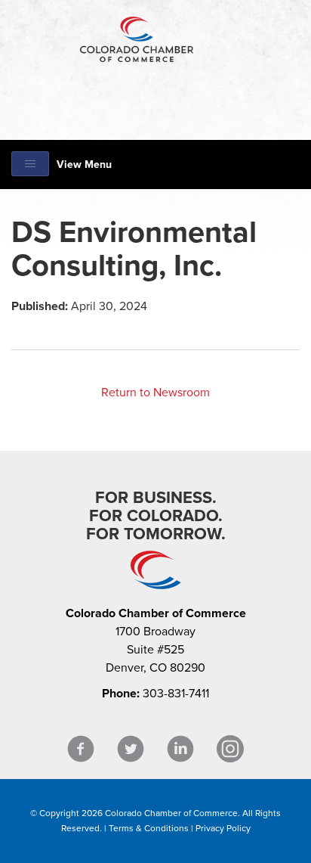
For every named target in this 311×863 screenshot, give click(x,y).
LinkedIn (180, 749)
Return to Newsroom (155, 392)
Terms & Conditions (149, 828)
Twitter (130, 749)
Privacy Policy (223, 828)
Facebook (80, 749)
